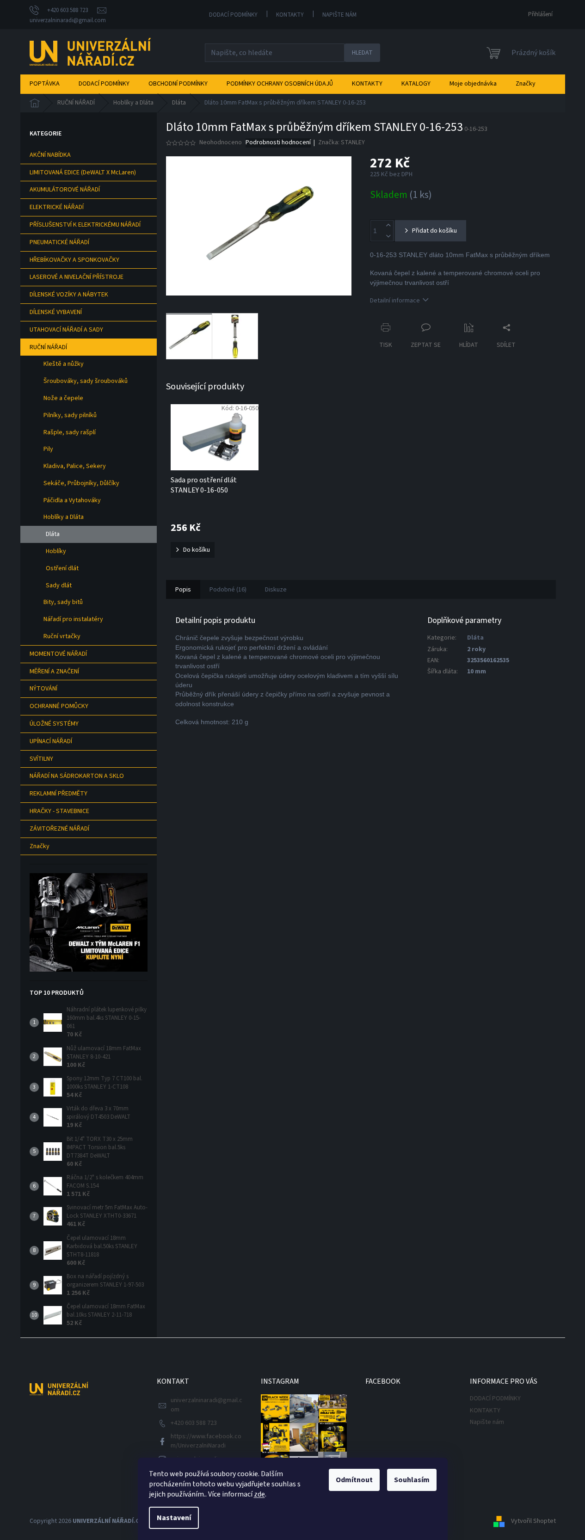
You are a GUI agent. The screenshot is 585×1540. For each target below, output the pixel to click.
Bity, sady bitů (63, 602)
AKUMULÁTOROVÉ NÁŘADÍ (65, 189)
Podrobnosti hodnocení (278, 142)
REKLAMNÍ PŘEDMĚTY (58, 793)
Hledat (362, 52)
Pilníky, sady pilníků (70, 415)
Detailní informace (395, 300)
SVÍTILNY (41, 759)
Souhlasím (412, 1480)
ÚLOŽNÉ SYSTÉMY (54, 723)
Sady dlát (59, 585)
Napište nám (339, 15)
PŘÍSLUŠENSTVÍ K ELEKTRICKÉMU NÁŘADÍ (85, 224)
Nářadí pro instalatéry (73, 619)
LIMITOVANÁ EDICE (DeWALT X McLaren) (83, 172)
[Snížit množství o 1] (388, 236)
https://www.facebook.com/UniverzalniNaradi (206, 1441)
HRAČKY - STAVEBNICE (59, 811)
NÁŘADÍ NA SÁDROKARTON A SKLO (77, 776)
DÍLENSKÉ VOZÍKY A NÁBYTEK (69, 294)
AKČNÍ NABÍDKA (50, 155)
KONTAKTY (290, 15)
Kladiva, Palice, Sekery (74, 466)
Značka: (341, 142)
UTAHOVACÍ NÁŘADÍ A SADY (66, 329)
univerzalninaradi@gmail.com (206, 1405)
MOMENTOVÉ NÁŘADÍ (58, 654)
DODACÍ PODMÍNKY (233, 15)
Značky (39, 846)
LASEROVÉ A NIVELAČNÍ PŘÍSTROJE (76, 277)
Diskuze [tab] (276, 589)
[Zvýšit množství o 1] (388, 225)
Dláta (53, 534)
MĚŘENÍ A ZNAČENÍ (54, 671)
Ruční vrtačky (61, 636)
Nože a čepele (63, 398)
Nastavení (174, 1518)
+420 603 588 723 (194, 1423)
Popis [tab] (183, 589)
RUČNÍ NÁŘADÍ (48, 347)
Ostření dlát (62, 568)
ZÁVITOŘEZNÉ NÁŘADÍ (59, 828)
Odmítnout (354, 1480)
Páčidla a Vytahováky (72, 500)
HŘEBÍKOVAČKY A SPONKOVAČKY (74, 260)
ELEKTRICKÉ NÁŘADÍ (57, 207)
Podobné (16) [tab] (227, 589)
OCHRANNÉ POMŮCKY (59, 706)
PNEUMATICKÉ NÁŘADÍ (59, 242)
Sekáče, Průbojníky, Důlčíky (81, 483)
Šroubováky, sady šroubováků (85, 381)
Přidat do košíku (434, 230)
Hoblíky (56, 551)
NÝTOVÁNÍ (43, 688)
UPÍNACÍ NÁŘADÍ (51, 741)
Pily (48, 449)
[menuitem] (44, 83)
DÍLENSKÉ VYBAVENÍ (56, 312)
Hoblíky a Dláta (63, 517)
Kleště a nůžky (63, 364)
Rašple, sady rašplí (69, 432)
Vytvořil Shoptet (533, 1521)
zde (259, 1494)
